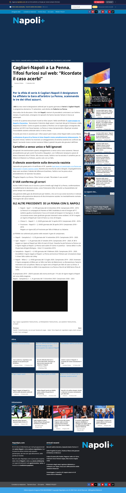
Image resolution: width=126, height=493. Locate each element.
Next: (65, 329)
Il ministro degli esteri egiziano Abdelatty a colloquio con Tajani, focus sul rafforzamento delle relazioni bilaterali (83, 424)
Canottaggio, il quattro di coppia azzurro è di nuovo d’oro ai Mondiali (104, 422)
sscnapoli (15, 324)
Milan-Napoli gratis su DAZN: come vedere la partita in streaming (46, 392)
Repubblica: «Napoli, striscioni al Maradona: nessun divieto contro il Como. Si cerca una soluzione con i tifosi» (103, 159)
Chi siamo (50, 12)
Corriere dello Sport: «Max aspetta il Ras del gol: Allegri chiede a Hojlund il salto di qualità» (104, 112)
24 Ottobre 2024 (72, 395)
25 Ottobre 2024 (52, 395)
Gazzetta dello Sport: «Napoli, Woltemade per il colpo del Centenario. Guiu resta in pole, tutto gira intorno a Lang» (104, 181)
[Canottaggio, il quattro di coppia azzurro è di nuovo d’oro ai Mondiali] (104, 411)
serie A (61, 322)
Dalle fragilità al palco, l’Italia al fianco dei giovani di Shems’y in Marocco (42, 422)
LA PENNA (41, 322)
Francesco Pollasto (18, 83)
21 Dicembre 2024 (28, 365)
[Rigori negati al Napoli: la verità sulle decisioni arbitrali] (23, 380)
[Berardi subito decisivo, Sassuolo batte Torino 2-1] (21, 411)
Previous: (29, 330)
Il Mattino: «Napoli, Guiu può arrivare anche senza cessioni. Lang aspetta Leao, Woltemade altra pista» (104, 170)
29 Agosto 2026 (96, 105)
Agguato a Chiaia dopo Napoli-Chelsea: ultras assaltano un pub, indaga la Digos (89, 209)
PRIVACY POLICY (60, 12)
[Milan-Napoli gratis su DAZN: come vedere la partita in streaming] (47, 380)
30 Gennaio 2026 (88, 213)
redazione (16, 394)
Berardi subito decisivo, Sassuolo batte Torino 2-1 (20, 421)
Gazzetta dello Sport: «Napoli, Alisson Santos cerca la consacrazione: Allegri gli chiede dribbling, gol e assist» (104, 147)
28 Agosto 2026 (107, 117)
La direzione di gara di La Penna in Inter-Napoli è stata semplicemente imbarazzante (45, 137)
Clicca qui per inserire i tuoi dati (105, 6)
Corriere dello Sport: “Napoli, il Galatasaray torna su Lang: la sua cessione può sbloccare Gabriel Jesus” (104, 135)
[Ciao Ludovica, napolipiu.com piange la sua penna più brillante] (23, 350)
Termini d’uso (42, 12)
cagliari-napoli (20, 322)
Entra (94, 7)
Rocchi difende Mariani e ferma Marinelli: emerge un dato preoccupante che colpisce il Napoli (46, 362)
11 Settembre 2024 (30, 83)
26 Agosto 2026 (107, 139)
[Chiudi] (115, 2)
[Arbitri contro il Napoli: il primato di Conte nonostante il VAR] (71, 350)
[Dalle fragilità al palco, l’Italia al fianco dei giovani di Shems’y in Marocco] (42, 411)
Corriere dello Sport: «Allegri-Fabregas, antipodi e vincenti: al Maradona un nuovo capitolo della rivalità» (99, 100)
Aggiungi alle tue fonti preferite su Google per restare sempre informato (36, 2)
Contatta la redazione (30, 12)
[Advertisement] (63, 46)
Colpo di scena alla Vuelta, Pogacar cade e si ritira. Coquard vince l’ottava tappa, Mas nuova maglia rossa (62, 424)
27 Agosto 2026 (107, 129)
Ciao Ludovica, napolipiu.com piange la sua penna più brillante (22, 361)
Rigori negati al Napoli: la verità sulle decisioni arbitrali (22, 391)
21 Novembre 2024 (42, 368)
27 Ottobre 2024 (24, 394)
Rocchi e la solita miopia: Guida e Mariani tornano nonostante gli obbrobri (71, 392)
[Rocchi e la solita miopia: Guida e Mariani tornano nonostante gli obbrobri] (71, 380)
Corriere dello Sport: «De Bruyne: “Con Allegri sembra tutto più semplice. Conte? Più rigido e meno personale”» (104, 124)
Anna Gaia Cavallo (39, 425)
